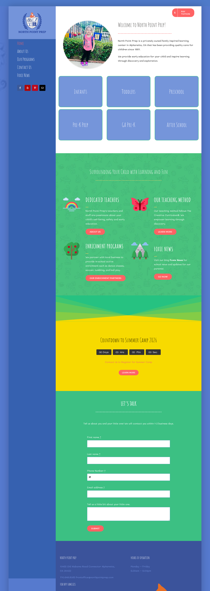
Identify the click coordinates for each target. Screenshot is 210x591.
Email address (96, 487)
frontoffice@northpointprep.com (94, 577)
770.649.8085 (68, 577)
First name (94, 437)
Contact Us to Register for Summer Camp (128, 361)
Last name (93, 453)
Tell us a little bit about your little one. (108, 504)
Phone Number (96, 470)
